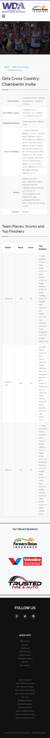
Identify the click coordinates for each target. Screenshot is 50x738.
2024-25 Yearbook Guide (25, 718)
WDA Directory (25, 651)
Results (25, 212)
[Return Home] (13, 7)
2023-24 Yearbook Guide (25, 714)
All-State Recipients (25, 704)
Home (6, 67)
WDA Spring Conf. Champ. (25, 693)
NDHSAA (25, 662)
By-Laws (25, 645)
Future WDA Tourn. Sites (25, 683)
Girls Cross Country (21, 67)
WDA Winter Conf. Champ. (25, 690)
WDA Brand (25, 648)
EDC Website (25, 665)
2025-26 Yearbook (25, 707)
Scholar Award (25, 655)
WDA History (25, 641)
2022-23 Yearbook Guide (25, 711)
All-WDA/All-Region (25, 700)
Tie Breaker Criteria (25, 658)
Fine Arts (25, 697)
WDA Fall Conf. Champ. (25, 687)
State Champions (25, 680)
